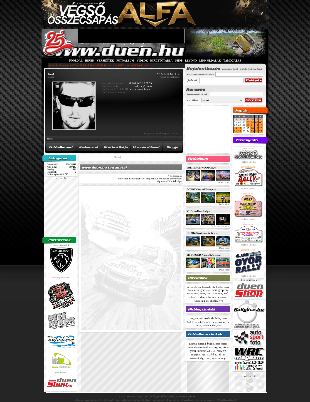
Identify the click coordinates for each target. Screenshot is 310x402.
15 (239, 128)
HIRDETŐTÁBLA (161, 60)
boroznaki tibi (208, 287)
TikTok (83, 65)
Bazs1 (50, 138)
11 (252, 125)
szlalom (220, 354)
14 (235, 128)
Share (117, 157)
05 (256, 122)
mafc (226, 293)
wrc (221, 300)
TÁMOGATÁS (232, 60)
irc (196, 322)
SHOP (178, 60)
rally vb (221, 350)
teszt (207, 358)
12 (256, 125)
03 (248, 122)
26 (256, 131)
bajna (210, 343)
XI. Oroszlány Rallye (198, 211)
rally (192, 318)
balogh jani (196, 287)
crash (207, 318)
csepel (224, 343)
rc (224, 322)
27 (248, 119)
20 (260, 128)
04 (252, 122)
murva (223, 297)
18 (252, 128)
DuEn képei (224, 204)
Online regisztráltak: (56, 174)
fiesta (224, 318)
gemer (192, 350)
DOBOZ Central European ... (203, 189)
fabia (214, 290)
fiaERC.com (123, 65)
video (213, 325)
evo (208, 290)
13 (260, 125)
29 (256, 119)
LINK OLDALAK (210, 60)
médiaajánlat (184, 396)
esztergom (199, 290)
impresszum (142, 396)
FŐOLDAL (76, 60)
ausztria (193, 343)
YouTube (74, 65)
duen (190, 290)
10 (248, 125)
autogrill (202, 343)
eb (212, 318)
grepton (223, 290)
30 (260, 119)
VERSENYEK (105, 60)
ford (189, 322)
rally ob (211, 351)
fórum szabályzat (169, 396)
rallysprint (195, 354)
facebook (53, 65)
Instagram (63, 65)
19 (256, 128)
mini (200, 322)
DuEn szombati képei (220, 226)
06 (260, 122)
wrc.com (112, 65)
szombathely (196, 358)
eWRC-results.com (139, 65)
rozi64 (210, 354)
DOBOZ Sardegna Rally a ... (202, 233)
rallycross (217, 322)
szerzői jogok (155, 396)
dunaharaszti (201, 347)
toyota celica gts (219, 358)
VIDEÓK (142, 60)
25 (252, 131)
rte (207, 301)
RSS (193, 396)
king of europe (214, 293)
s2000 (198, 325)
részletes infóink (248, 162)
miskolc (193, 297)
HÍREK (89, 60)
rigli (204, 354)
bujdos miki (222, 286)
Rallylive (92, 65)
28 (252, 119)
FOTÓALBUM (125, 60)
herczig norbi (192, 294)
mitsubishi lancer (208, 297)
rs (228, 322)
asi (188, 287)
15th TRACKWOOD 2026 (201, 167)
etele (226, 347)
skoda (213, 300)
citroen (199, 318)
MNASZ (102, 65)
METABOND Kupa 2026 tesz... (204, 254)
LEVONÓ (191, 60)
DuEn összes (224, 182)
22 (239, 131)
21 (235, 131)
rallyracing (199, 300)
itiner (202, 293)
